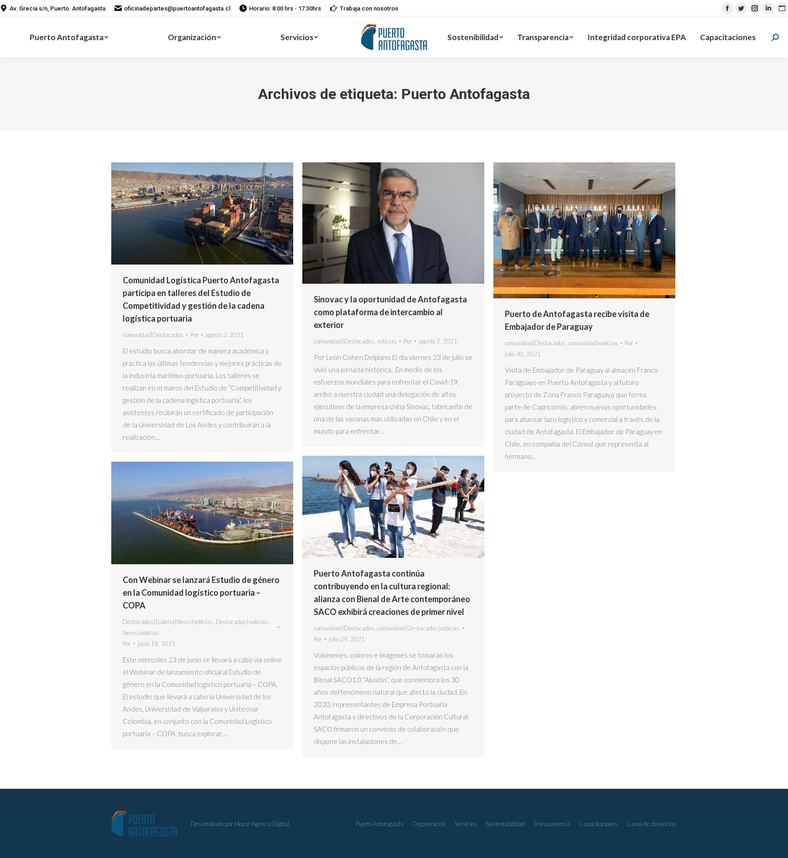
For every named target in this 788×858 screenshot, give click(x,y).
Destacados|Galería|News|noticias (168, 621)
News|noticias (141, 632)
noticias (387, 341)
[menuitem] (69, 37)
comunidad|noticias (593, 343)
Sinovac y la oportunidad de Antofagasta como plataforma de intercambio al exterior (390, 312)
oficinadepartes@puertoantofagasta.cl (177, 8)
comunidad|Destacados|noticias (418, 628)
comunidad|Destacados (153, 334)
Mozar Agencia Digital (261, 823)
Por (194, 334)
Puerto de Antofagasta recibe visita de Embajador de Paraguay (577, 320)
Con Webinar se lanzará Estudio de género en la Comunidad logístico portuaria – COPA (201, 592)
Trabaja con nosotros (369, 8)
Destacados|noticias (242, 621)
